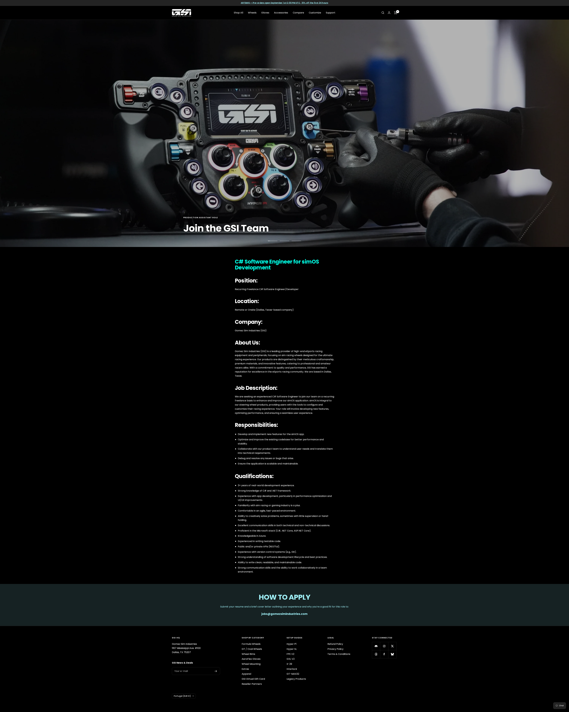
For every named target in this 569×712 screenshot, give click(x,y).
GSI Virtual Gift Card (253, 679)
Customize (315, 12)
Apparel (246, 674)
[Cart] (395, 12)
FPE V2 (290, 654)
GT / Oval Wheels (252, 649)
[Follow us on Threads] (376, 654)
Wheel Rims (248, 654)
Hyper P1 (292, 644)
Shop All (238, 12)
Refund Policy (335, 644)
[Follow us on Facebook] (384, 654)
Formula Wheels (251, 644)
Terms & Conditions (338, 654)
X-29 (289, 664)
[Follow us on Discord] (376, 646)
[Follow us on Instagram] (384, 646)
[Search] (383, 12)
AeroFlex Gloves (251, 659)
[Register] (216, 671)
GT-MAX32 (293, 674)
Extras (245, 669)
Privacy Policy (335, 649)
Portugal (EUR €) (182, 696)
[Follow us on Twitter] (392, 646)
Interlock (292, 669)
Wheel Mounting (251, 664)
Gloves (265, 12)
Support (330, 12)
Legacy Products (296, 679)
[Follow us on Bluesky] (392, 654)
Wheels (252, 12)
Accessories (281, 12)
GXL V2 (291, 659)
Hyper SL (292, 649)
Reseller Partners (252, 684)
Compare (298, 12)
